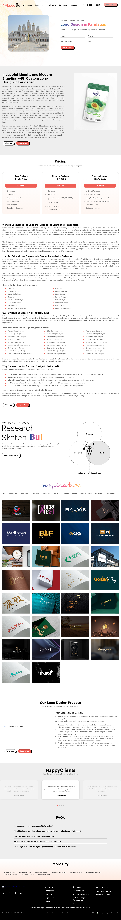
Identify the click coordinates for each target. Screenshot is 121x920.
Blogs (75, 904)
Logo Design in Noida (25, 872)
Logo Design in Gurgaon (41, 872)
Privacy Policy (78, 890)
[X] (3, 893)
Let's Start (21, 185)
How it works (51, 5)
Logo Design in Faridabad (75, 20)
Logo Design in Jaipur (44, 874)
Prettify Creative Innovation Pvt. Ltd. (58, 913)
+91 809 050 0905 (93, 5)
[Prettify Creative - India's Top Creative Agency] (108, 913)
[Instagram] (15, 893)
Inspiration (63, 5)
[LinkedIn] (21, 893)
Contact (74, 5)
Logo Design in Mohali (76, 872)
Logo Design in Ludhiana (10, 874)
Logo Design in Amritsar (28, 874)
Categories (39, 5)
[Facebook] (9, 893)
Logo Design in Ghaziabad (59, 872)
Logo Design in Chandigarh (93, 872)
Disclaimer (77, 887)
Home (62, 20)
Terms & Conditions (81, 894)
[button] (57, 805)
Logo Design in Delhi (9, 872)
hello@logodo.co (103, 894)
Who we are (27, 5)
